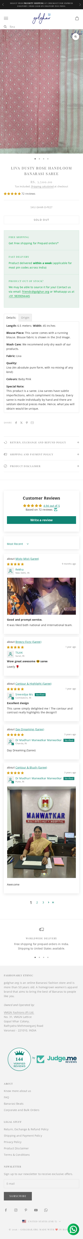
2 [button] (37, 902)
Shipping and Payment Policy (23, 1135)
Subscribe (17, 1196)
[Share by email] (32, 422)
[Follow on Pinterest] (26, 1210)
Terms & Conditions (17, 1155)
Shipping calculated (42, 186)
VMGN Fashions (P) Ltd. (19, 1012)
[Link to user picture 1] (41, 596)
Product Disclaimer (16, 1148)
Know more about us (17, 1091)
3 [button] (43, 902)
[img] (15, 564)
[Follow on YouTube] (36, 1210)
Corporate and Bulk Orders (22, 1110)
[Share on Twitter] (21, 422)
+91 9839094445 (19, 296)
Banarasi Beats (14, 1103)
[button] (12, 193)
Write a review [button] (41, 520)
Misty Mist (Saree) (27, 559)
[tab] (11, 318)
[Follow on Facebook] (6, 1210)
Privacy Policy (12, 1142)
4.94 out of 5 (51, 506)
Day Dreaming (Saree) (29, 729)
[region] (41, 939)
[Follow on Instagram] (16, 1210)
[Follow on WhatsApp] (46, 1210)
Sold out (41, 219)
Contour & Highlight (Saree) (33, 683)
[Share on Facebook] (16, 422)
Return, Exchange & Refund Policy (26, 1129)
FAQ (6, 1097)
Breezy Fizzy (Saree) (28, 642)
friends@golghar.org (35, 291)
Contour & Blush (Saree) (31, 767)
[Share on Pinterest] (26, 422)
